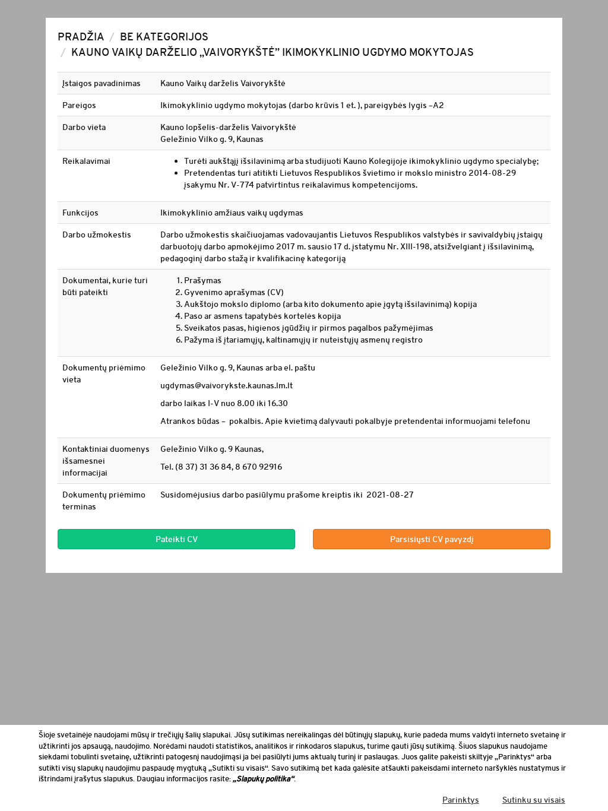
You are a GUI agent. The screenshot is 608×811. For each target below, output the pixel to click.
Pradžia (81, 36)
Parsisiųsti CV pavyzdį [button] (432, 539)
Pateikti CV (177, 539)
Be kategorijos (164, 36)
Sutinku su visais (533, 799)
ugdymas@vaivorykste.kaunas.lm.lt (226, 385)
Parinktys (460, 799)
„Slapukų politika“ (263, 779)
